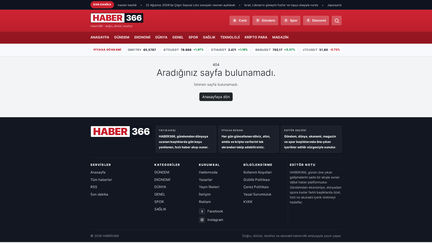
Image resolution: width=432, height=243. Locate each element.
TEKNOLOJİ (230, 37)
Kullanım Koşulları (257, 172)
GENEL (178, 37)
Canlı (243, 20)
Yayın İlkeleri (209, 187)
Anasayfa (98, 172)
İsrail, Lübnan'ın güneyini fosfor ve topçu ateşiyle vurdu (274, 5)
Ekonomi (317, 20)
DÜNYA (161, 37)
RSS (93, 187)
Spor (291, 20)
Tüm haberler (101, 180)
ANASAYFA (99, 37)
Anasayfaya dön (216, 96)
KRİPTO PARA (256, 37)
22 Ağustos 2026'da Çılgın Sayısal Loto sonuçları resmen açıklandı (183, 5)
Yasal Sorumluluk (257, 194)
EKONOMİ (142, 37)
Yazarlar (205, 180)
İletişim (205, 194)
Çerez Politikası (256, 187)
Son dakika (99, 194)
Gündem (266, 20)
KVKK (247, 202)
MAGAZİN (280, 37)
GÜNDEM (121, 37)
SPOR (193, 37)
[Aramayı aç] (337, 20)
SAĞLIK (209, 37)
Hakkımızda (208, 172)
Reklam (205, 202)
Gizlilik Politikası (256, 180)
